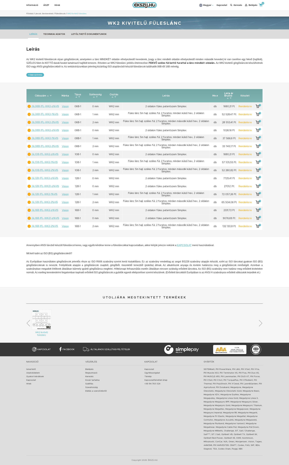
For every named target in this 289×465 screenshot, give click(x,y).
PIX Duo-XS (253, 373)
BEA (258, 445)
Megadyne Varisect (235, 424)
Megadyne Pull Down (248, 427)
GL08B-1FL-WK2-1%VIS (44, 138)
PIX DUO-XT (243, 377)
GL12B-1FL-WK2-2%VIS (44, 202)
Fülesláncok (60, 13)
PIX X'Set (245, 369)
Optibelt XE (229, 438)
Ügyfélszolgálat (152, 373)
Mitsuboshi (209, 442)
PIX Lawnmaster (228, 377)
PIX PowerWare (223, 369)
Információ (32, 5)
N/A (225, 442)
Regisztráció (91, 373)
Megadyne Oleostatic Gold (228, 391)
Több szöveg (35, 75)
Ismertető (31, 369)
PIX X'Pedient (246, 380)
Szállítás (89, 384)
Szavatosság (91, 387)
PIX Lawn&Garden (249, 384)
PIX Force (255, 377)
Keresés (89, 377)
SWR (238, 438)
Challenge (229, 431)
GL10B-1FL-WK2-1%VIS (44, 162)
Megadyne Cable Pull (226, 427)
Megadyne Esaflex (230, 395)
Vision (251, 442)
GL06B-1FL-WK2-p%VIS (45, 106)
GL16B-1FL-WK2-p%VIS (44, 210)
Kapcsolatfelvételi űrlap (155, 380)
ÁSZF (46, 5)
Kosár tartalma (92, 380)
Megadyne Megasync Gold (217, 405)
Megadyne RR (230, 413)
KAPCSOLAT (184, 245)
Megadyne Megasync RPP (216, 402)
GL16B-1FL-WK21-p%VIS (45, 218)
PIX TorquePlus (231, 380)
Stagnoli (208, 449)
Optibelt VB (227, 434)
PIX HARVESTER (221, 445)
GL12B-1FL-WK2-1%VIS (44, 194)
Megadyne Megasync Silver (244, 402)
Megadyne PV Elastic (214, 416)
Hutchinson (247, 438)
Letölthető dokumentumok (89, 34)
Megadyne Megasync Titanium (247, 405)
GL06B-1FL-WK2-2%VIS (45, 122)
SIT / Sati (215, 434)
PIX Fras (243, 373)
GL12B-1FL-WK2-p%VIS (44, 178)
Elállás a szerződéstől (96, 391)
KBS (240, 449)
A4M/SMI (208, 445)
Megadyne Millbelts (213, 431)
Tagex (258, 442)
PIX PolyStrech (220, 384)
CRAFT (233, 445)
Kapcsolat (222, 5)
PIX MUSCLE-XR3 (212, 377)
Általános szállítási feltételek (110, 349)
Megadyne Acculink (224, 420)
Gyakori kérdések (35, 377)
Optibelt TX (239, 434)
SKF (252, 445)
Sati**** (207, 434)
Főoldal (29, 13)
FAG (247, 445)
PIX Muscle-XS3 (211, 373)
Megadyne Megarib (247, 413)
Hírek (57, 5)
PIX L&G (236, 369)
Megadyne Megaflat (236, 416)
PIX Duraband (222, 387)
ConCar (218, 442)
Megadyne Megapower (237, 409)
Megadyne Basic (251, 391)
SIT (236, 431)
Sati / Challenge (247, 431)
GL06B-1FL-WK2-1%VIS (44, 114)
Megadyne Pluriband (214, 424)
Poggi (235, 449)
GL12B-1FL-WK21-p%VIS (45, 186)
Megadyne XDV (211, 395)
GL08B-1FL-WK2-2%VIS (45, 146)
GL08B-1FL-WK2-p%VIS (45, 130)
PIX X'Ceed (233, 384)
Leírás (33, 34)
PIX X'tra (255, 369)
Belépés (89, 369)
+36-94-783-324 (152, 384)
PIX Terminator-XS (229, 373)
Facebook (69, 349)
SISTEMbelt (209, 369)
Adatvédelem (33, 373)
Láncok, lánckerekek (44, 13)
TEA (215, 449)
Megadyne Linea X (248, 398)
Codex (241, 445)
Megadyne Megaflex (214, 409)
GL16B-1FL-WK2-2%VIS (44, 226)
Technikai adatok (54, 34)
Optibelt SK (251, 434)
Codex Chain (224, 449)
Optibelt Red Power (213, 438)
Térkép (148, 377)
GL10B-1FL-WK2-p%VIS (44, 154)
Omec (231, 442)
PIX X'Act (218, 380)
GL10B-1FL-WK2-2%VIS (44, 170)
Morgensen (241, 442)
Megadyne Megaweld (245, 420)
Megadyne (235, 387)
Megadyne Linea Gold (227, 398)
